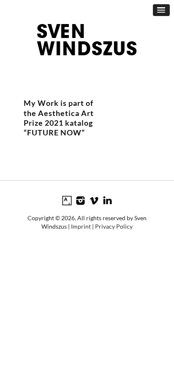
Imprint (81, 226)
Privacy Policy (114, 226)
